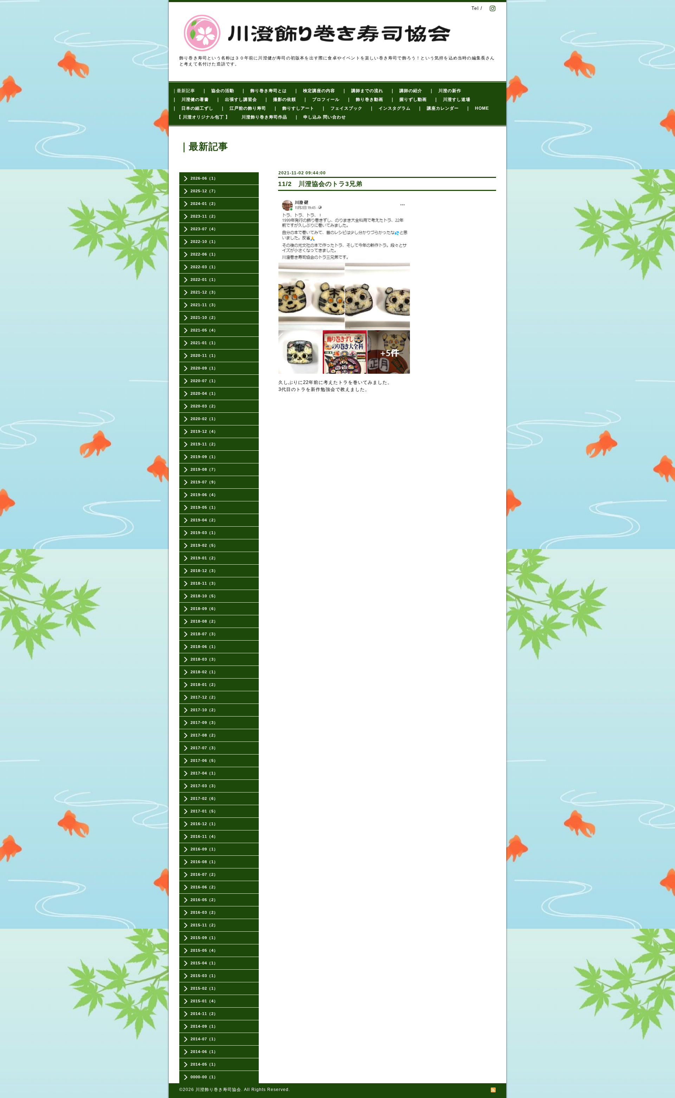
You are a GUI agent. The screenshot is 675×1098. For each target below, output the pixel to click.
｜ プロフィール (321, 99)
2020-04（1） (204, 393)
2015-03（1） (204, 976)
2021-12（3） (204, 292)
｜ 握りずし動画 (408, 99)
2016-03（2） (204, 912)
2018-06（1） (204, 646)
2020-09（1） (204, 368)
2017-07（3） (204, 748)
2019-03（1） (204, 533)
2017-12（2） (204, 697)
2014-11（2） (204, 1014)
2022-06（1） (204, 254)
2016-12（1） (204, 824)
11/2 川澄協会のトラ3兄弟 (320, 183)
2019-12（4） (204, 431)
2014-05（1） (204, 1064)
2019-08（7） (204, 469)
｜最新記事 (183, 90)
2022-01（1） (204, 279)
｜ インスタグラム (390, 108)
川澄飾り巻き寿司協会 (218, 1089)
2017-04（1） (204, 773)
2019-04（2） (204, 520)
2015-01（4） (204, 1001)
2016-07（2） (204, 874)
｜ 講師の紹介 (406, 90)
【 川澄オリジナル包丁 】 (203, 117)
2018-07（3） (204, 634)
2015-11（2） (204, 925)
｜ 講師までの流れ (362, 90)
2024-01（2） (204, 203)
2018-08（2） (204, 621)
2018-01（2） (204, 684)
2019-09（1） (204, 457)
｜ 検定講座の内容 (314, 90)
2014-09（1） (204, 1026)
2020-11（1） (204, 355)
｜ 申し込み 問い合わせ (320, 117)
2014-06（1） (204, 1051)
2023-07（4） (204, 229)
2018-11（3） (204, 583)
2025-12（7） (204, 191)
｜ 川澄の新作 (445, 90)
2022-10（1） (204, 241)
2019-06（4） (204, 495)
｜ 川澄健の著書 (190, 99)
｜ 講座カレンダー (438, 108)
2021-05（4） (204, 330)
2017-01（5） (204, 811)
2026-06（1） (204, 178)
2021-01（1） (204, 343)
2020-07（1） (204, 381)
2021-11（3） (204, 305)
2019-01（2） (204, 558)
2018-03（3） (204, 659)
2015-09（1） (204, 938)
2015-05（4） (204, 950)
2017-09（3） (204, 722)
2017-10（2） (204, 710)
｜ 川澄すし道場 (452, 99)
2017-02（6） (204, 798)
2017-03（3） (204, 786)
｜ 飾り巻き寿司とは (264, 90)
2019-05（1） (204, 507)
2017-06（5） (204, 760)
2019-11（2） (204, 444)
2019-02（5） (204, 545)
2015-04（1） (204, 963)
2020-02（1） (204, 419)
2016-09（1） (204, 849)
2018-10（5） (204, 596)
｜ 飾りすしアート (293, 108)
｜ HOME (477, 108)
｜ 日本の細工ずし (192, 108)
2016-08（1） (204, 862)
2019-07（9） (204, 482)
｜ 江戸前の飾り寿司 (243, 108)
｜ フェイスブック (341, 108)
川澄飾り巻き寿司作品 (264, 117)
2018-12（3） (204, 571)
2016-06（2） (204, 887)
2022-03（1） (204, 267)
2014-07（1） (204, 1039)
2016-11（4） (204, 836)
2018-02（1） (204, 672)
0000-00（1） (204, 1077)
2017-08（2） (204, 735)
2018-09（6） (204, 608)
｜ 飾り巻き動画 (365, 99)
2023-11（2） (204, 216)
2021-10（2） (204, 317)
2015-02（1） (204, 988)
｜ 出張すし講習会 (236, 99)
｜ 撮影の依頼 (280, 99)
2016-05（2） (204, 900)
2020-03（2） (204, 406)
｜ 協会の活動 (218, 90)
